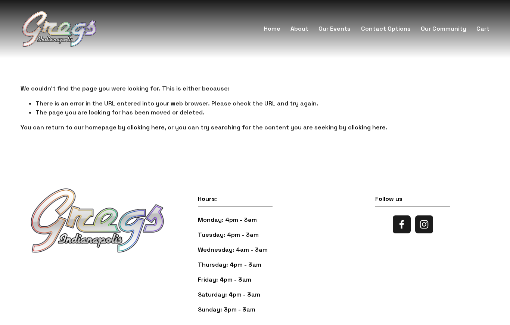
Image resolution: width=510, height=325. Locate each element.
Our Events (334, 29)
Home (272, 29)
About (299, 29)
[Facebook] (402, 224)
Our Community (443, 29)
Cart (482, 29)
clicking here (146, 127)
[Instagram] (424, 224)
